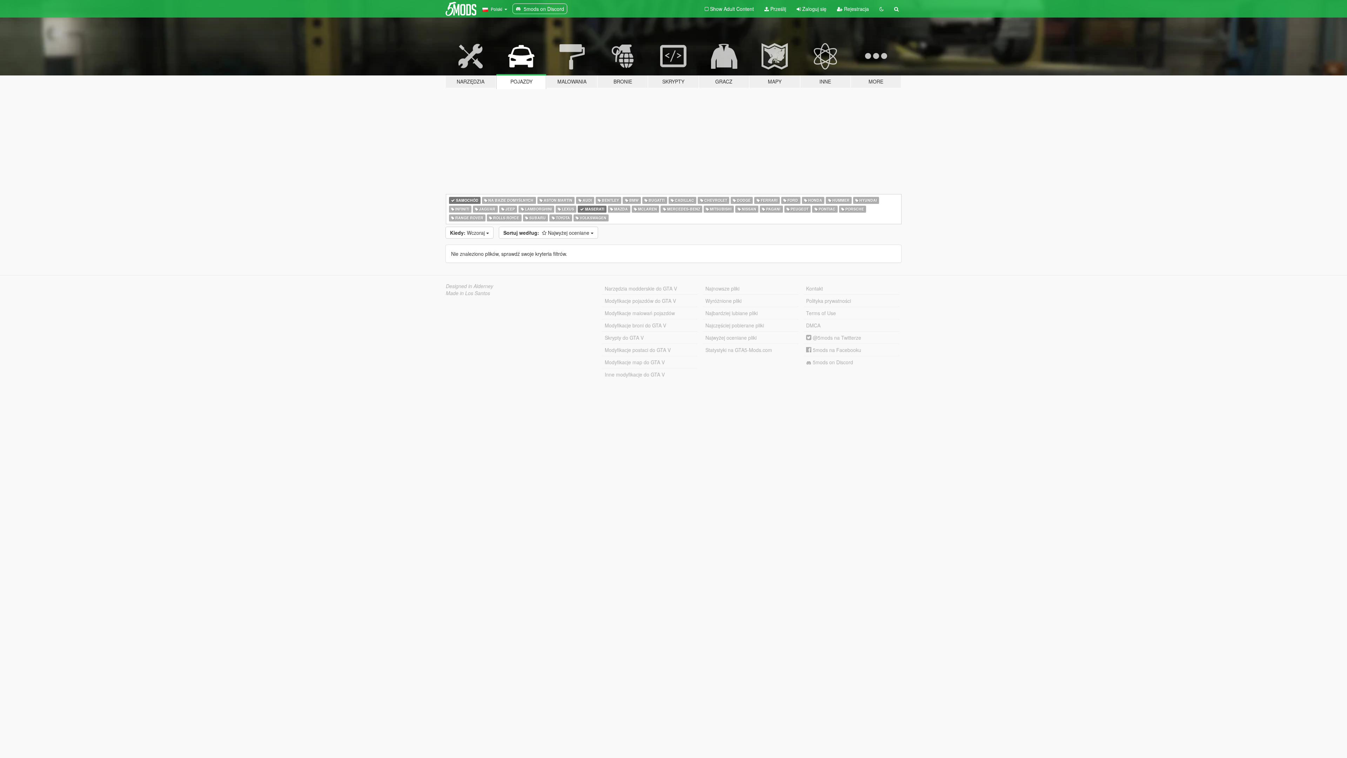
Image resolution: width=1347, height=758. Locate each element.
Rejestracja (856, 8)
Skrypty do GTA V (624, 337)
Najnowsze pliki (722, 288)
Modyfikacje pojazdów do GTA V (640, 300)
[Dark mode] (881, 9)
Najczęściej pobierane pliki (734, 325)
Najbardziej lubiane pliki (731, 313)
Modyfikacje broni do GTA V (635, 325)
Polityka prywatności (828, 300)
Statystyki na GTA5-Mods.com (738, 349)
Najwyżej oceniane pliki (731, 337)
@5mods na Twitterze (836, 337)
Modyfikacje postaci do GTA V (638, 349)
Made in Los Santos (468, 293)
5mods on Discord (832, 362)
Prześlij (777, 8)
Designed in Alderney (469, 286)
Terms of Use (821, 313)
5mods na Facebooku (836, 349)
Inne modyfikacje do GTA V (635, 374)
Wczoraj (468, 232)
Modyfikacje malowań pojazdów (640, 313)
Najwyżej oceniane (547, 232)
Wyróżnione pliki (723, 300)
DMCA (813, 325)
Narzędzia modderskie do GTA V (641, 288)
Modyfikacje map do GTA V (635, 362)
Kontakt (814, 288)
